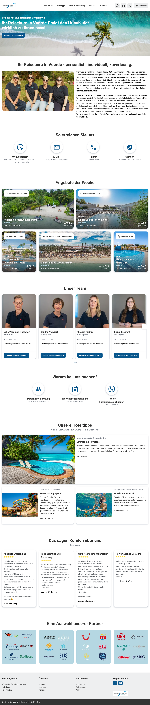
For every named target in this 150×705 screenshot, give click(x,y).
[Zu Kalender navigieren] (123, 5)
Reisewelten (48, 6)
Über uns (92, 6)
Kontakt (42, 684)
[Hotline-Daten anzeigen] (129, 5)
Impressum (80, 684)
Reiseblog (103, 6)
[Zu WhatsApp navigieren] (117, 5)
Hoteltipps (61, 6)
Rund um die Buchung (77, 6)
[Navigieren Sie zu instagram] (120, 683)
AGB (78, 690)
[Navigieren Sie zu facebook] (115, 683)
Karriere (42, 690)
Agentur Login (27, 702)
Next (144, 326)
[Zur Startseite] (17, 5)
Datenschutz (81, 687)
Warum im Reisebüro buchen (14, 684)
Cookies (37, 702)
